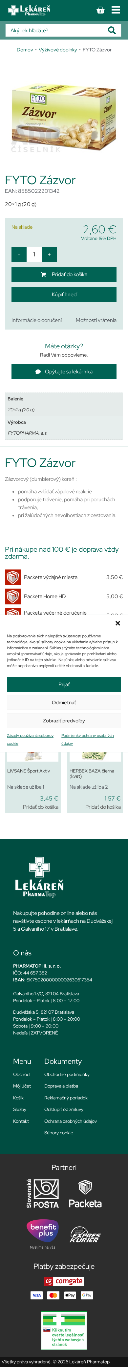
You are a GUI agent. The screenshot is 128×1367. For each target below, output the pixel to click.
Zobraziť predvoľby (64, 720)
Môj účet (22, 1086)
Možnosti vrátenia (96, 320)
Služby (19, 1109)
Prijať (64, 684)
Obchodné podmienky (67, 1074)
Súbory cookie (58, 1133)
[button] (118, 623)
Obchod (21, 1074)
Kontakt (21, 1121)
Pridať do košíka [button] (40, 807)
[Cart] (100, 10)
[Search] (114, 30)
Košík (18, 1098)
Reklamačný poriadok (66, 1098)
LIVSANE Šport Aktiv (28, 771)
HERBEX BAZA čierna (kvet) (92, 773)
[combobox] (57, 30)
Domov (25, 49)
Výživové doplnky (58, 49)
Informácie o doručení (36, 320)
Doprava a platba (61, 1086)
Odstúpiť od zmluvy (63, 1109)
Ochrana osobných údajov (70, 1121)
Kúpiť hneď (64, 294)
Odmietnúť (64, 702)
